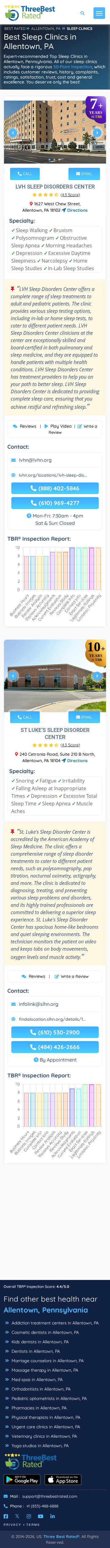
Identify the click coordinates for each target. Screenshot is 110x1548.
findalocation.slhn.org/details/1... (52, 1019)
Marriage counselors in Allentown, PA (47, 1360)
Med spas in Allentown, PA (36, 1379)
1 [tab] (49, 160)
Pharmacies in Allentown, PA (38, 1408)
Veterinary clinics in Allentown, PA (43, 1436)
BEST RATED (15, 28)
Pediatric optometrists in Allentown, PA (48, 1398)
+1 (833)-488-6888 (42, 1506)
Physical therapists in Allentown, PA (45, 1417)
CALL (27, 173)
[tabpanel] (55, 135)
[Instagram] (29, 1516)
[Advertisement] (55, 1225)
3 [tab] (59, 160)
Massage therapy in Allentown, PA (44, 1370)
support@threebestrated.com (49, 1496)
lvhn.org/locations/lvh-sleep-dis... (53, 475)
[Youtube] (40, 1516)
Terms (33, 1524)
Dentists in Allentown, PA (35, 1351)
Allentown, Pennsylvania (46, 1309)
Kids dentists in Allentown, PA (39, 1342)
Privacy (12, 1524)
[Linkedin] (52, 1516)
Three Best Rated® (61, 1536)
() (70, 194)
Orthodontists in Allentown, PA (40, 1389)
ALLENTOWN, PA (46, 28)
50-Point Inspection (72, 66)
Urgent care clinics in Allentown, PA (45, 1427)
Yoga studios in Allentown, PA (39, 1445)
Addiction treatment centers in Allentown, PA (54, 1323)
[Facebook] (6, 1516)
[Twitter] (17, 1516)
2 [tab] (54, 160)
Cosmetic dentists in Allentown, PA (44, 1332)
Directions (77, 210)
